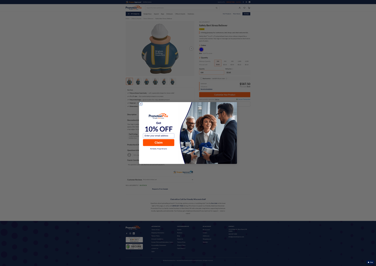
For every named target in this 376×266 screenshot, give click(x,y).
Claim (159, 142)
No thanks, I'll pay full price (158, 149)
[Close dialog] (141, 104)
